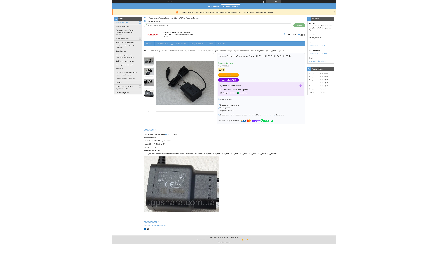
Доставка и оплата (178, 44)
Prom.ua (235, 238)
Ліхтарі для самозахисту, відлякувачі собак (124, 87)
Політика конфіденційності (242, 240)
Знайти (299, 25)
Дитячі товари (121, 51)
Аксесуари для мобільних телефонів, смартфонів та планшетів (125, 32)
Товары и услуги (122, 22)
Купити (228, 75)
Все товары (161, 44)
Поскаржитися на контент (224, 240)
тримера (168, 134)
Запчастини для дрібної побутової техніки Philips (125, 56)
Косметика (119, 69)
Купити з (224, 80)
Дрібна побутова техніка (125, 61)
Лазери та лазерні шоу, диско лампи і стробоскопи (126, 73)
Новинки (119, 83)
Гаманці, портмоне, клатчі (125, 65)
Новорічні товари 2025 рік (125, 79)
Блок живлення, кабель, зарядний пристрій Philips (214, 51)
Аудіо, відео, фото (122, 39)
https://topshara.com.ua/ (317, 45)
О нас (211, 44)
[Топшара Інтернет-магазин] (152, 34)
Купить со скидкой (230, 6)
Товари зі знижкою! (123, 26)
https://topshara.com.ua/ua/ (318, 53)
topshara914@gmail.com (317, 61)
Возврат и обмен (197, 44)
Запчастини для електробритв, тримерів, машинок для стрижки (172, 51)
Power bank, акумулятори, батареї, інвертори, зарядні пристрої (126, 44)
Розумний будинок (122, 93)
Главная (149, 44)
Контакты (221, 44)
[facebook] (145, 229)
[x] (148, 229)
